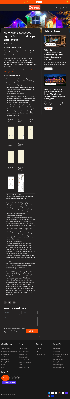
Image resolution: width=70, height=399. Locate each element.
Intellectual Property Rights (25, 363)
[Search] (59, 7)
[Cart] (67, 7)
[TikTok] (15, 377)
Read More (48, 69)
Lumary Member (41, 354)
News (3, 365)
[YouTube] (18, 377)
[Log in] (63, 7)
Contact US (39, 349)
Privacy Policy (23, 354)
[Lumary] (34, 7)
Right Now (38, 2)
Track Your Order (24, 367)
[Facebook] (5, 302)
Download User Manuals (26, 360)
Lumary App (57, 362)
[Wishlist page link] (56, 8)
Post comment (32, 330)
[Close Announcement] (67, 1)
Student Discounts (58, 367)
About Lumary (5, 349)
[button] (2, 7)
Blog (2, 367)
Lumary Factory (6, 362)
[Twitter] (9, 302)
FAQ (37, 351)
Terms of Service (24, 351)
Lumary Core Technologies (5, 355)
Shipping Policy (23, 357)
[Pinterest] (14, 302)
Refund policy (23, 349)
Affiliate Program (58, 365)
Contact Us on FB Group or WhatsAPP (60, 355)
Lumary (13, 394)
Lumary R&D (5, 359)
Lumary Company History (9, 351)
